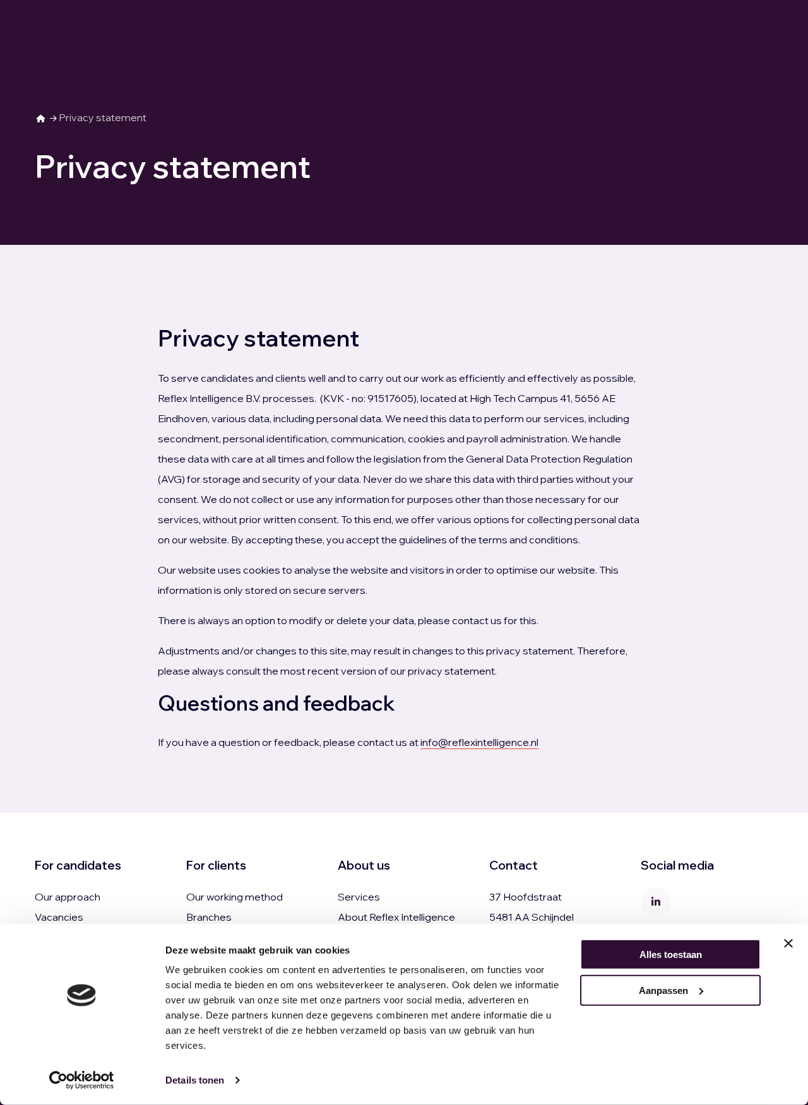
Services (359, 896)
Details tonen (194, 1080)
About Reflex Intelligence (396, 917)
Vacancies (59, 917)
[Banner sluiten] (788, 943)
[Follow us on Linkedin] (656, 902)
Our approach (67, 896)
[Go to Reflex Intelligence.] (41, 117)
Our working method (234, 896)
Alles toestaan (670, 954)
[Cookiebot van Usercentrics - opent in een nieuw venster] (82, 1080)
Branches (209, 917)
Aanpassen (663, 989)
